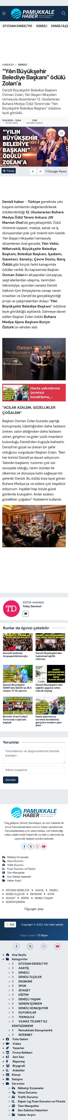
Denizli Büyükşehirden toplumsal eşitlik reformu (49, 656)
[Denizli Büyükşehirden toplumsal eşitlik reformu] (50, 642)
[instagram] (44, 946)
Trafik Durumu (15, 865)
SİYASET (10, 898)
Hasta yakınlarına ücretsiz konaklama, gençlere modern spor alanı (49, 721)
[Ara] (64, 13)
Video (16, 1044)
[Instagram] (37, 846)
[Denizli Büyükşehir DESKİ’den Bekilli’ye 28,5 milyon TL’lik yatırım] (18, 673)
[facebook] (16, 946)
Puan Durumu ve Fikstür (21, 869)
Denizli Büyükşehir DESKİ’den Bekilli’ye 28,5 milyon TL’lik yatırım (17, 687)
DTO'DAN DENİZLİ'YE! (17, 26)
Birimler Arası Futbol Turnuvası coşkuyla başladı (15, 719)
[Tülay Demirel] (11, 608)
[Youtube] (44, 846)
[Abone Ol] (56, 171)
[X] (31, 846)
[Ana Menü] (4, 13)
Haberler (8, 64)
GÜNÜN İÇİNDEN (15, 902)
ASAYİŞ (39, 890)
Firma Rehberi (22, 1052)
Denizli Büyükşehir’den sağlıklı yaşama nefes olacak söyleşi (49, 687)
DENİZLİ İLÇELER (15, 894)
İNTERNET (25, 1035)
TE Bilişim (42, 935)
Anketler (18, 1070)
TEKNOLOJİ (26, 1017)
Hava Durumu (15, 861)
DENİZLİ (41, 26)
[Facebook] (24, 846)
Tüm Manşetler (16, 872)
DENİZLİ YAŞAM (44, 898)
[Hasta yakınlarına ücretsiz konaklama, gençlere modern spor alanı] (50, 705)
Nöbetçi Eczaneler (18, 857)
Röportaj (18, 1061)
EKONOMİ (36, 894)
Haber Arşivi (14, 880)
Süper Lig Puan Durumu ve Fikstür (42, 1101)
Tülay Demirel (32, 606)
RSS (11, 924)
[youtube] (57, 946)
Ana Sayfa (19, 955)
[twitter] (30, 946)
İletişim (17, 1079)
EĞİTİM (25, 898)
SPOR (50, 894)
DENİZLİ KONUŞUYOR (33, 1008)
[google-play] (34, 910)
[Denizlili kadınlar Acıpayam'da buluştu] (18, 642)
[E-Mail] (25, 614)
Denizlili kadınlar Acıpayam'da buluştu (15, 655)
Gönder (10, 780)
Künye (16, 1075)
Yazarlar (18, 1048)
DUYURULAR (27, 1012)
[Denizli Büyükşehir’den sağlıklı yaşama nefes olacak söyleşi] (50, 673)
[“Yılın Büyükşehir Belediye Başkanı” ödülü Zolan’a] (34, 147)
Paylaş (10, 171)
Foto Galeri (20, 1039)
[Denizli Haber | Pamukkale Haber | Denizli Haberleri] (33, 13)
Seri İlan (18, 1057)
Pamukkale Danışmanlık (35, 1030)
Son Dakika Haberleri (19, 876)
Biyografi (18, 1066)
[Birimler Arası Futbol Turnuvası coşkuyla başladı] (18, 705)
